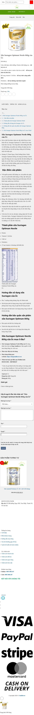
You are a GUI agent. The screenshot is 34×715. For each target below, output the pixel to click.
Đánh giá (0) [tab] (22, 104)
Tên (2, 423)
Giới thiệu (4, 532)
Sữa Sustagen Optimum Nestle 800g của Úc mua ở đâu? (18, 130)
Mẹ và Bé (18, 17)
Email (3, 431)
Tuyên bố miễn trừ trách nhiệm (9, 545)
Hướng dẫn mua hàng (7, 539)
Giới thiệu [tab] (5, 104)
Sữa (24, 17)
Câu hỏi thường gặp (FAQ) (8, 542)
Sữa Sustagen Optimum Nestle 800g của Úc (15, 115)
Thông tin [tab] (13, 104)
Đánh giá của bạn (6, 401)
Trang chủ (11, 17)
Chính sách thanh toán (7, 553)
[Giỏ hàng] (31, 6)
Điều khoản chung (6, 535)
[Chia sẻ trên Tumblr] (14, 94)
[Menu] (2, 6)
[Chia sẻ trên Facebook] (2, 94)
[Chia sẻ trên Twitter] (6, 94)
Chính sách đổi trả (6, 556)
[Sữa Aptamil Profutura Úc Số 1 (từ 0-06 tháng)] (13, 473)
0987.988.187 (12, 571)
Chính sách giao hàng (7, 559)
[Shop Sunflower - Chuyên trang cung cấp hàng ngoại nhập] (17, 7)
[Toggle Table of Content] (3, 113)
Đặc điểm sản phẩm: (9, 118)
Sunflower (22, 695)
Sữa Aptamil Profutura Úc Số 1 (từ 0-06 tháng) (17, 489)
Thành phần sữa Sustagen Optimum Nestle (14, 120)
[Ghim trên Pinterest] (10, 94)
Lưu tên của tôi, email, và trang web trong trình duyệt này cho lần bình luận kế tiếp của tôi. (16, 443)
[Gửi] (31, 2)
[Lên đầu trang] (2, 698)
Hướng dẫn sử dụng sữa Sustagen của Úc (14, 123)
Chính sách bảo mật (6, 563)
